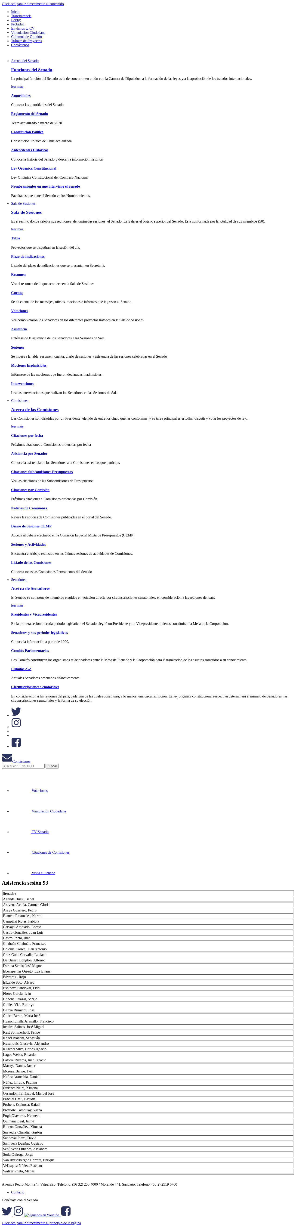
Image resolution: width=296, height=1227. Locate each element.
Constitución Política (27, 132)
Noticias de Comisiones (29, 508)
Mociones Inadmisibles (28, 365)
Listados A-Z (21, 669)
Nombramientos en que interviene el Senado (45, 186)
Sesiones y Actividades (28, 544)
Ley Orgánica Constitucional (33, 168)
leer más (17, 86)
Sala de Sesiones (23, 203)
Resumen (18, 274)
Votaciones (19, 311)
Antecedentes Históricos (29, 150)
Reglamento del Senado (29, 114)
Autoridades (21, 96)
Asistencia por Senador (29, 453)
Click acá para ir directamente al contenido (33, 4)
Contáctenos (21, 761)
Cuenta (17, 293)
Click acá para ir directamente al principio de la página (41, 1223)
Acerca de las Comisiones (35, 409)
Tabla (15, 238)
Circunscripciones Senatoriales (35, 687)
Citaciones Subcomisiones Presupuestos (42, 472)
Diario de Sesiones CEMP (31, 526)
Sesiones (17, 347)
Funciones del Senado (31, 69)
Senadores (18, 580)
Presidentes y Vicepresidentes (34, 614)
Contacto (17, 1192)
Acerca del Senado (25, 61)
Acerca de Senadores (30, 588)
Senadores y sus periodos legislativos (39, 633)
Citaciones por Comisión (30, 490)
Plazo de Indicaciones (28, 256)
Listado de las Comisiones (31, 562)
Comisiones (19, 401)
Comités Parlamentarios (30, 651)
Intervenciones (22, 384)
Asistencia (19, 329)
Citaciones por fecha (27, 435)
